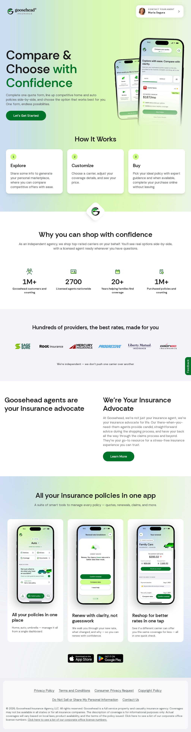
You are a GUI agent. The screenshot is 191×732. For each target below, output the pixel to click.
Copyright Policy (150, 690)
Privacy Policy (44, 690)
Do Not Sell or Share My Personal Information (85, 700)
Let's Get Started (26, 116)
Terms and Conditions (74, 690)
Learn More (118, 456)
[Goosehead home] (21, 11)
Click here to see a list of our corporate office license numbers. (67, 719)
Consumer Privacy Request (114, 690)
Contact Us (131, 700)
